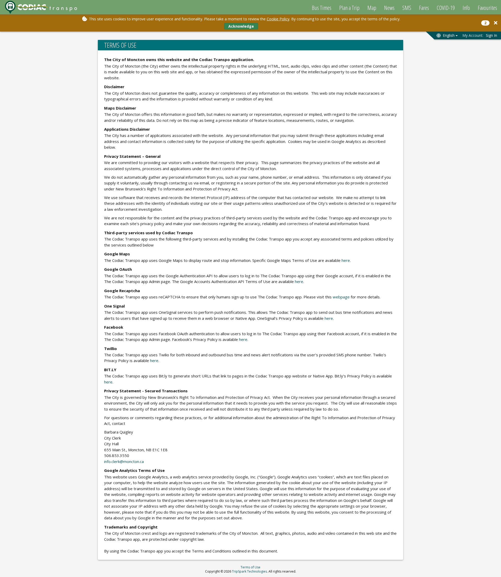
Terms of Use (250, 567)
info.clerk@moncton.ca (124, 461)
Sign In (491, 35)
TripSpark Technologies (249, 571)
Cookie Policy (278, 18)
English (449, 35)
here (346, 260)
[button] (495, 22)
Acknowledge (241, 26)
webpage (341, 296)
